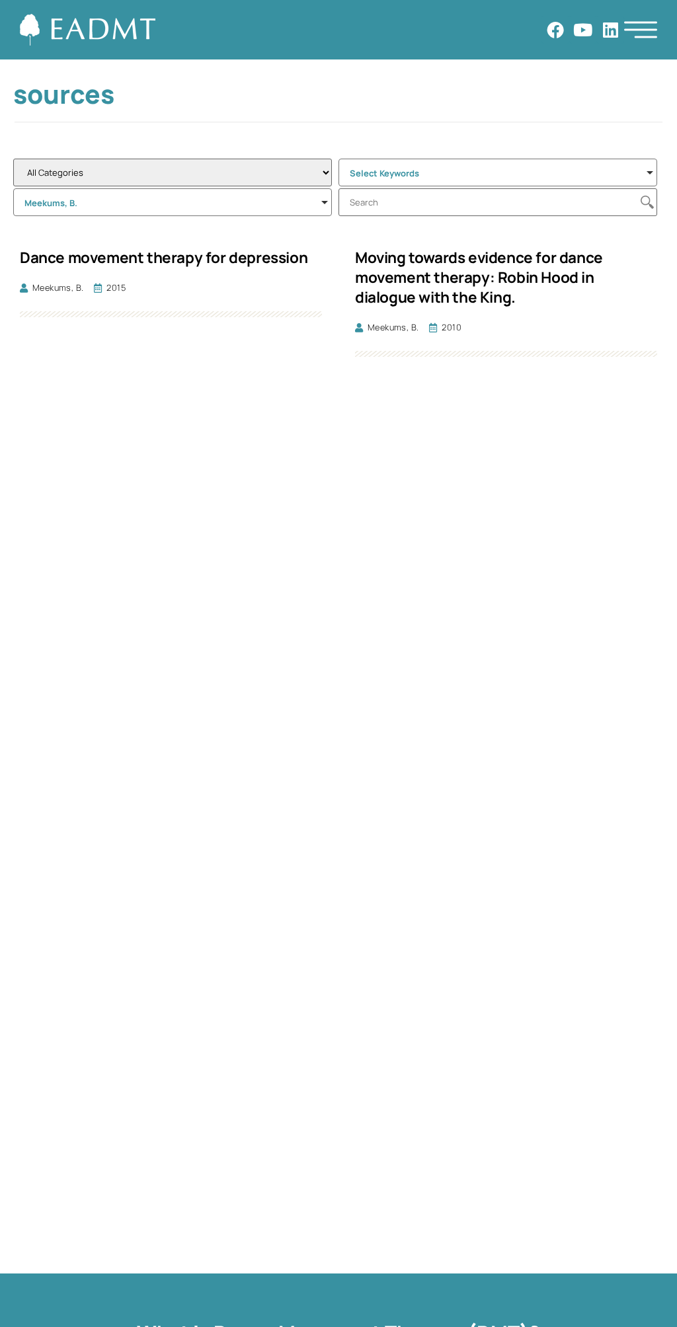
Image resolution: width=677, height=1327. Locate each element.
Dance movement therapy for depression (163, 257)
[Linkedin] (610, 30)
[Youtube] (583, 30)
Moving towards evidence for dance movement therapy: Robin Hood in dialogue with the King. (479, 277)
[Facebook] (555, 30)
